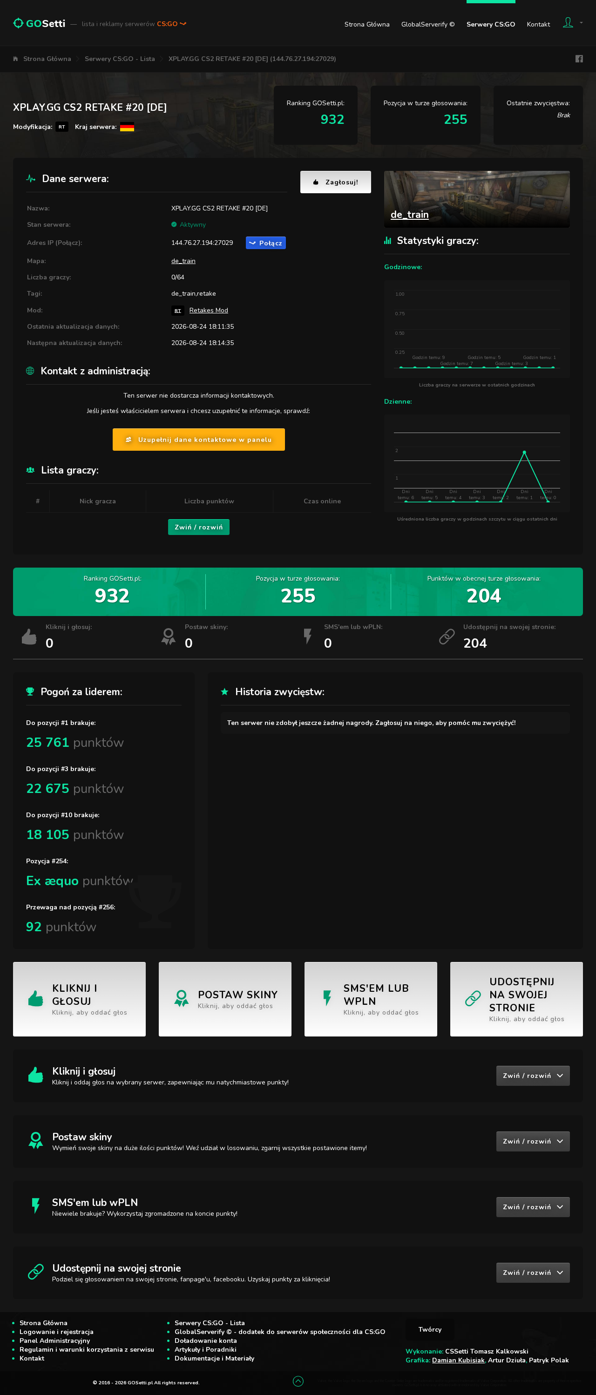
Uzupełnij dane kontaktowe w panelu (205, 439)
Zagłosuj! (341, 182)
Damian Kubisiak (458, 1360)
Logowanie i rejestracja (57, 1331)
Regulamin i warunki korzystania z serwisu (87, 1349)
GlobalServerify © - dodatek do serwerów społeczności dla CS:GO (280, 1331)
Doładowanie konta (206, 1340)
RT (178, 310)
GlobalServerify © (428, 24)
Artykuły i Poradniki (206, 1349)
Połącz (271, 243)
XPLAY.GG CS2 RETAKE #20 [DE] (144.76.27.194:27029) (252, 58)
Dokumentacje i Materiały (214, 1358)
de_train (183, 261)
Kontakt (538, 24)
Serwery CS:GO (491, 24)
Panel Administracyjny (55, 1340)
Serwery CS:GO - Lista (120, 58)
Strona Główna (367, 24)
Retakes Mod (209, 310)
